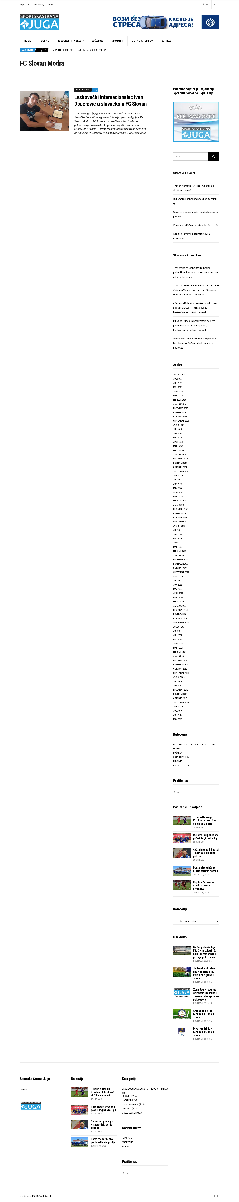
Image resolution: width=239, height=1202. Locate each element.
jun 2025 (177, 433)
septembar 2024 (181, 471)
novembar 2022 (180, 563)
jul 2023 (177, 530)
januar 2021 (179, 656)
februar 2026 (179, 400)
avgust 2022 (179, 576)
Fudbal (44, 41)
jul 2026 (177, 379)
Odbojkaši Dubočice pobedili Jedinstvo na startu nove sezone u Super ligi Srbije (195, 272)
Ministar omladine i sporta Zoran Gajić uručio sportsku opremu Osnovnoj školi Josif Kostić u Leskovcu (196, 290)
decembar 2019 (180, 689)
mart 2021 (178, 647)
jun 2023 (177, 534)
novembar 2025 (180, 412)
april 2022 (178, 593)
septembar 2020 (181, 673)
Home (27, 41)
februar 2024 (179, 500)
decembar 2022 (180, 559)
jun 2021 (177, 635)
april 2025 (178, 442)
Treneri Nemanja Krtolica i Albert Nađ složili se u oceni (204, 820)
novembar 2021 (180, 614)
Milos (176, 320)
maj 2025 (177, 437)
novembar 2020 (180, 664)
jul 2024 (177, 479)
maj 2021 (177, 639)
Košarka (97, 41)
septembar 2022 (181, 572)
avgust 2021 (179, 626)
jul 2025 (177, 429)
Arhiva (51, 4)
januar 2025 (179, 454)
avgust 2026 (179, 374)
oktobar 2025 (180, 416)
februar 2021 (179, 652)
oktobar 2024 (180, 467)
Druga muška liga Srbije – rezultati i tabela (196, 744)
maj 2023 (177, 538)
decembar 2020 (180, 660)
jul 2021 (177, 631)
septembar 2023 (181, 521)
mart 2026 (178, 395)
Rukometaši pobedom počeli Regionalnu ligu (205, 836)
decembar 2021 (180, 610)
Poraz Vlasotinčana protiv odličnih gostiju (195, 225)
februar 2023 (179, 551)
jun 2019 (177, 715)
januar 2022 (179, 605)
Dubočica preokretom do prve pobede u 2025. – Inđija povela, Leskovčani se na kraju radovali (195, 308)
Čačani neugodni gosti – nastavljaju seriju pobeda (79, 50)
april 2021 (178, 643)
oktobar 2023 (180, 517)
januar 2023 (179, 555)
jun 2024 (177, 484)
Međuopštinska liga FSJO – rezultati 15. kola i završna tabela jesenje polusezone (204, 952)
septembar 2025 (181, 421)
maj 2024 (177, 488)
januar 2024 (179, 505)
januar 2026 (179, 404)
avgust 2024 (179, 475)
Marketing (39, 4)
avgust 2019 (179, 706)
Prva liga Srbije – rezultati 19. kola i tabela (203, 1032)
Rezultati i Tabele (69, 41)
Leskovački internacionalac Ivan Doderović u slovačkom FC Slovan (110, 100)
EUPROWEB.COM (41, 1195)
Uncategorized (181, 765)
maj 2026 (177, 387)
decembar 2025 (180, 408)
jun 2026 (177, 383)
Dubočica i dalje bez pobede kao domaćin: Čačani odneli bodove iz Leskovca (194, 343)
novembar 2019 (180, 694)
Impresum (25, 4)
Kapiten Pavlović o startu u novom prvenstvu (203, 885)
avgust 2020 (179, 677)
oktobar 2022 (180, 568)
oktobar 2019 (180, 698)
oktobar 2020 (180, 668)
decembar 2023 (180, 509)
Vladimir (177, 338)
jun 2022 (177, 584)
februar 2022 (179, 601)
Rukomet (117, 41)
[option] (135, 49)
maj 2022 (177, 589)
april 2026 (178, 391)
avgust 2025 (179, 425)
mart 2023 (178, 547)
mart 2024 (178, 496)
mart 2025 (178, 446)
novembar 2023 (180, 513)
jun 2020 (177, 685)
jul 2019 (177, 710)
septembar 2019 (181, 702)
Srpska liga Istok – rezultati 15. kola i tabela (204, 1014)
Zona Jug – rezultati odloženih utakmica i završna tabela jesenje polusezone (206, 994)
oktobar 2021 (180, 618)
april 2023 (178, 542)
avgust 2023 (179, 526)
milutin (177, 303)
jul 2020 (177, 681)
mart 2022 (178, 597)
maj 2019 (177, 719)
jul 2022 (177, 580)
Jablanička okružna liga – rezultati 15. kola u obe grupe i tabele (204, 973)
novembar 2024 (180, 463)
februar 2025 (179, 450)
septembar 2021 (181, 622)
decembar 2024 (180, 458)
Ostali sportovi (142, 41)
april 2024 (178, 492)
